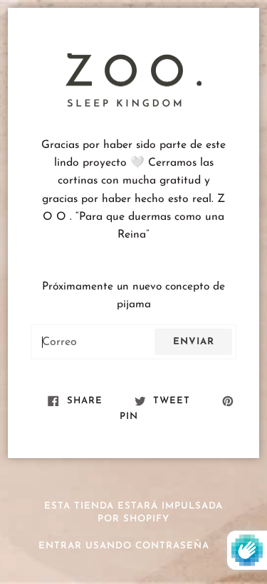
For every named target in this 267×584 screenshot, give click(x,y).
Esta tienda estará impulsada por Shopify (133, 512)
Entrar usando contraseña (123, 546)
